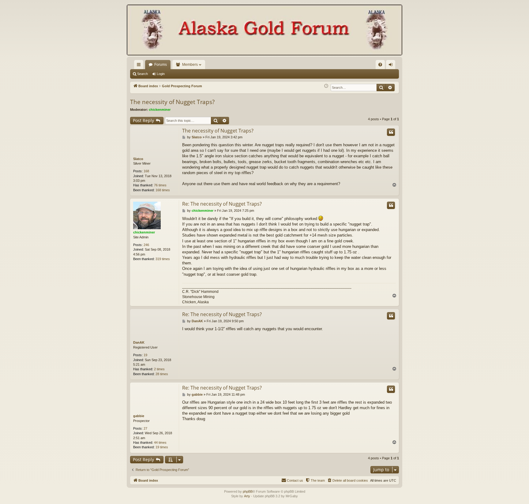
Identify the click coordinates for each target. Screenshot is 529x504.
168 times (163, 190)
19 (145, 355)
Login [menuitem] (391, 65)
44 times (160, 442)
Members (190, 64)
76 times (160, 185)
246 (146, 245)
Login (161, 74)
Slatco (138, 159)
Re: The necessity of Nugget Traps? (222, 204)
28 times (162, 374)
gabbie (138, 416)
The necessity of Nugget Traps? (172, 102)
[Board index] (264, 31)
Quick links (140, 65)
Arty (247, 496)
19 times (162, 447)
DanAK (138, 342)
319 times (163, 259)
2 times (159, 369)
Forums (160, 64)
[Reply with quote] (391, 132)
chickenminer (160, 109)
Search (142, 74)
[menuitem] (380, 64)
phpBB (248, 491)
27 (145, 428)
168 (146, 171)
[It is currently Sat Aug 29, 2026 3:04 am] (326, 86)
